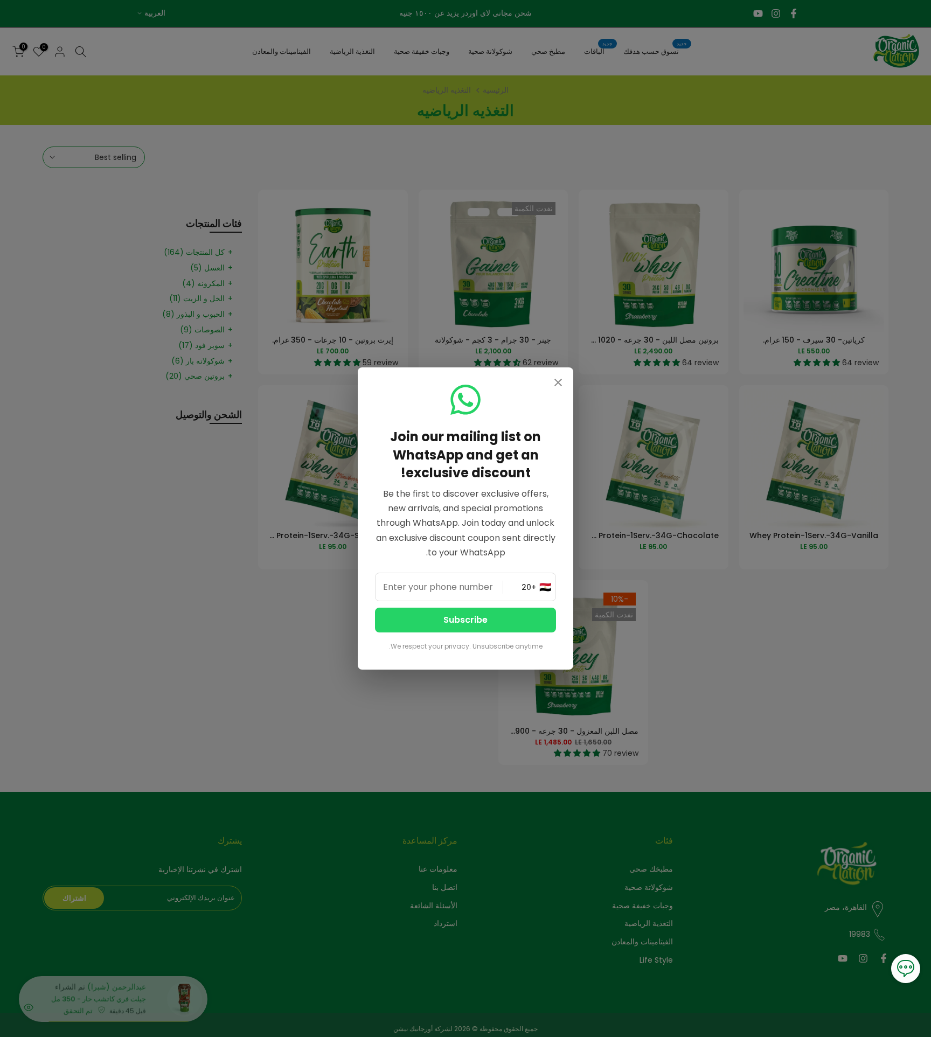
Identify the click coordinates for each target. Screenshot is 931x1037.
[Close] (558, 383)
